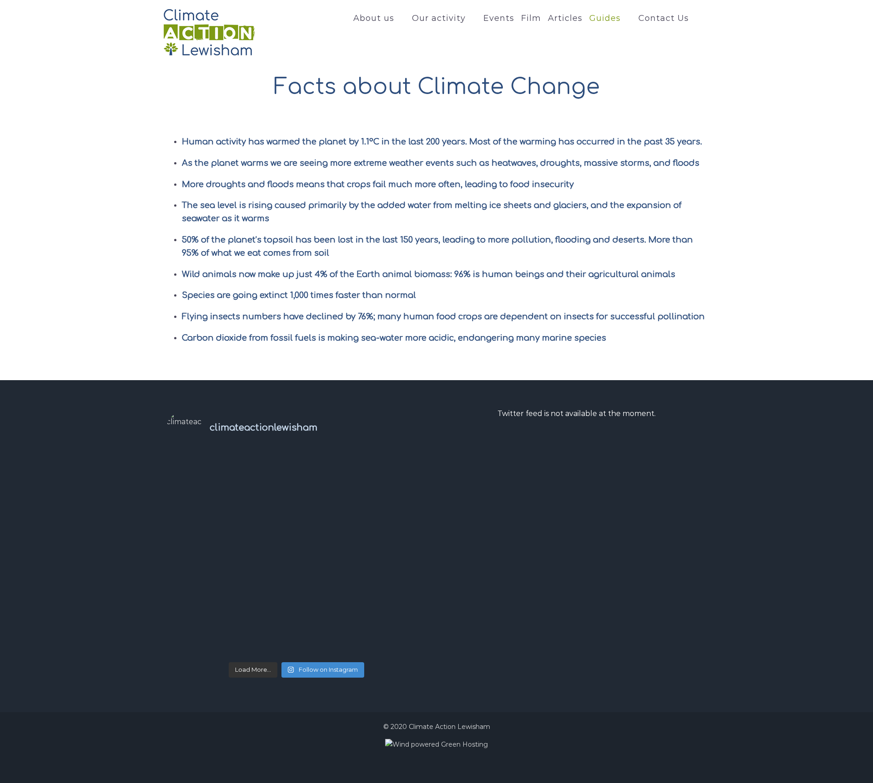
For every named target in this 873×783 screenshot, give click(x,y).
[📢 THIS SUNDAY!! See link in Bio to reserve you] (296, 479)
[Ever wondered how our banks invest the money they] (383, 479)
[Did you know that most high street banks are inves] (210, 479)
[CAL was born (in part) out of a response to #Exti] (210, 530)
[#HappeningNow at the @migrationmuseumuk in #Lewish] (296, 530)
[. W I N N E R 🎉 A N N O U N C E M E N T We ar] (210, 631)
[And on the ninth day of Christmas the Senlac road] (296, 581)
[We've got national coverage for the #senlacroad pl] (210, 581)
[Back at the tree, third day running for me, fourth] (383, 530)
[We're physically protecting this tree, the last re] (383, 581)
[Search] (699, 18)
